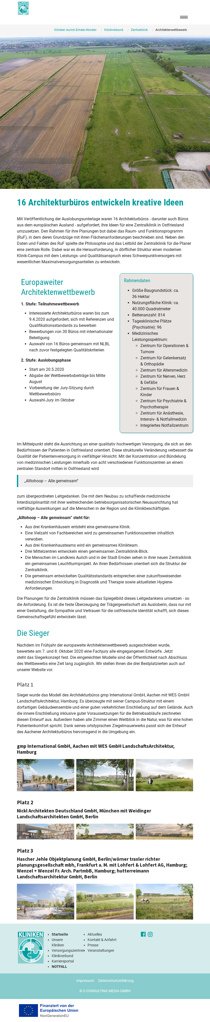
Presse (93, 945)
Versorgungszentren (68, 950)
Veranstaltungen (101, 950)
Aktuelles (95, 934)
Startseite (60, 934)
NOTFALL (59, 966)
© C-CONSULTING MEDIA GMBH (105, 991)
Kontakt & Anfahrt (102, 940)
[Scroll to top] (199, 1011)
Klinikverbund (62, 956)
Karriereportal (63, 961)
